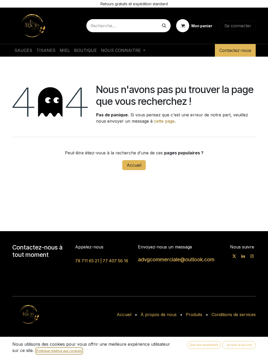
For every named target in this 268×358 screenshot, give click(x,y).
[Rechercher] (164, 25)
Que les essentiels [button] (204, 345)
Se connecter (237, 25)
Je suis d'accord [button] (239, 345)
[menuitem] (23, 50)
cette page (164, 121)
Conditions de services (233, 314)
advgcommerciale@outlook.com (176, 259)
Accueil (134, 165)
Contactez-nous (235, 50)
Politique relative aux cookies (59, 351)
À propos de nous (159, 314)
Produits (194, 314)
